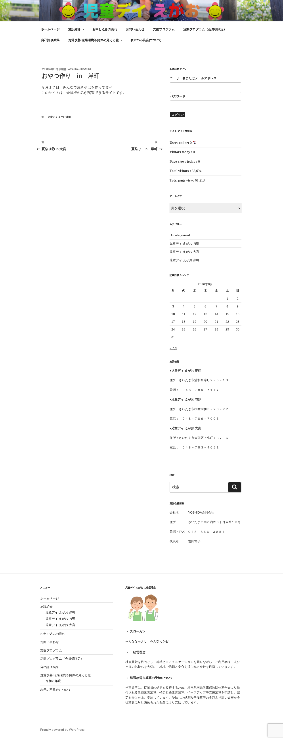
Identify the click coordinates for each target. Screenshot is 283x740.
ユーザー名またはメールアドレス (193, 78)
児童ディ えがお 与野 (184, 243)
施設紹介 (74, 29)
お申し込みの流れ (104, 29)
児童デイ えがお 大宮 (60, 625)
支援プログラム (164, 29)
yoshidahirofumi (79, 69)
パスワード (177, 96)
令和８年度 (53, 681)
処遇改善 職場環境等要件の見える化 (93, 40)
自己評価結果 (50, 40)
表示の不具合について (145, 40)
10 (173, 314)
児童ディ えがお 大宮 (184, 251)
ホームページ (50, 29)
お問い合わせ (135, 29)
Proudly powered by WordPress (62, 729)
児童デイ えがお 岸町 (60, 612)
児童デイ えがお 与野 (60, 618)
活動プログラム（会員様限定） (205, 29)
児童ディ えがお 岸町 (59, 117)
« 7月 (173, 348)
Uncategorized (180, 235)
